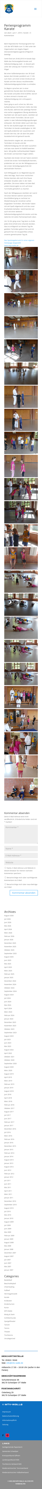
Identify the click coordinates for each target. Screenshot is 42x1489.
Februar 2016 (9, 1139)
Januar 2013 (8, 1163)
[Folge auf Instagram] (7, 1435)
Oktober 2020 (9, 1060)
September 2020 (10, 1063)
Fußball (7, 1290)
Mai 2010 (7, 1215)
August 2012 (9, 1167)
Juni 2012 (7, 1170)
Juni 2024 (7, 1002)
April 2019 (8, 1077)
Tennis (6, 1328)
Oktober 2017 (9, 1108)
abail (9, 33)
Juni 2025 (7, 960)
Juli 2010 (7, 1211)
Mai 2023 (7, 1046)
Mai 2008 (7, 1246)
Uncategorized (9, 1338)
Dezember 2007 (10, 1253)
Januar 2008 (8, 1249)
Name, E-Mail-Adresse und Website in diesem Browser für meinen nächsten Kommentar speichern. (20, 870)
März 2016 (8, 1136)
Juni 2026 (7, 922)
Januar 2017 (8, 1125)
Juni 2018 (7, 1094)
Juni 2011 (7, 1184)
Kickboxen (8, 1301)
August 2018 (9, 1091)
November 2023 (10, 1026)
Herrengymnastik (10, 1294)
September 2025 (10, 953)
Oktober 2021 (9, 1057)
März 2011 (8, 1194)
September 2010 (10, 1205)
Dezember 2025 (10, 943)
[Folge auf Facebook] (3, 1435)
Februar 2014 (9, 1153)
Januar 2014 (8, 1156)
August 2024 (9, 995)
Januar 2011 (8, 1198)
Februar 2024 (9, 1015)
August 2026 (9, 915)
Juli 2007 (7, 1260)
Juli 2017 (7, 1115)
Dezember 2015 (10, 1146)
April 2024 (8, 1008)
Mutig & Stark (9, 1314)
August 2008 (9, 1242)
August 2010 (9, 1208)
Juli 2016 (7, 1132)
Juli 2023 (7, 1039)
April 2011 (8, 1191)
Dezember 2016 (10, 1129)
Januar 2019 (8, 1088)
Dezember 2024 (10, 981)
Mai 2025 (7, 964)
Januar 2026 (8, 940)
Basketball (8, 1280)
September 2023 (10, 1032)
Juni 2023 (7, 1043)
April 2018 (8, 1098)
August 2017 (9, 1112)
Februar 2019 (9, 1084)
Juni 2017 (7, 1119)
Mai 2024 (7, 1005)
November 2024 (10, 984)
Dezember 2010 (10, 1201)
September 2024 (10, 991)
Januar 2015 (8, 1149)
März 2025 (8, 971)
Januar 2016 (8, 1143)
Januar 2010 (8, 1218)
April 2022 (8, 1053)
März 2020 (8, 1070)
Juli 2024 (7, 998)
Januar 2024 (8, 1019)
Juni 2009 (7, 1229)
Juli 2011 (7, 1180)
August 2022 (9, 1050)
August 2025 (9, 957)
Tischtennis (8, 1335)
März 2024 (8, 1012)
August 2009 (9, 1222)
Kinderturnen (9, 1304)
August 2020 (9, 1067)
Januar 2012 (8, 1177)
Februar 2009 (9, 1235)
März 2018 (8, 1101)
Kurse (6, 1307)
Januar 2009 (8, 1239)
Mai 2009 (7, 1232)
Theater (7, 1332)
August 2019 (9, 1074)
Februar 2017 (9, 1122)
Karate (25, 33)
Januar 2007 (8, 1270)
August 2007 (9, 1256)
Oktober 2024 (9, 988)
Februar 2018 (9, 1105)
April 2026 (8, 929)
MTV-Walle (8, 1311)
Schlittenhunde (10, 1318)
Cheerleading (9, 1287)
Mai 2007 (7, 1266)
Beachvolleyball (10, 1283)
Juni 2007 (7, 1263)
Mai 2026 (7, 926)
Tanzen (7, 1325)
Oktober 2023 (9, 1029)
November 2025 (10, 946)
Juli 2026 (7, 919)
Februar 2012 (9, 1174)
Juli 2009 (7, 1225)
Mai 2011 (7, 1187)
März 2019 (8, 1081)
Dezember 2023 (10, 1022)
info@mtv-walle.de (14, 1363)
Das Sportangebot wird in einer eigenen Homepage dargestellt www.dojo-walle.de (19, 243)
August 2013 (9, 1160)
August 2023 (9, 1036)
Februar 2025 (9, 974)
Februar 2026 (9, 936)
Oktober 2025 (9, 950)
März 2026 (8, 933)
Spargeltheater (9, 1321)
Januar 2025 (8, 977)
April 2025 (8, 967)
